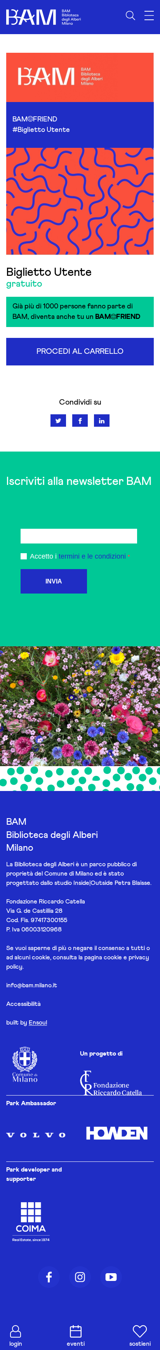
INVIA (53, 581)
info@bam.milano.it (31, 985)
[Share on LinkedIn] (102, 420)
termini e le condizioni (92, 556)
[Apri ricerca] (130, 15)
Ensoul (38, 1022)
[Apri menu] (149, 16)
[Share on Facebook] (80, 420)
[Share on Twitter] (58, 420)
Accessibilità (23, 1004)
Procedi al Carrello (80, 351)
